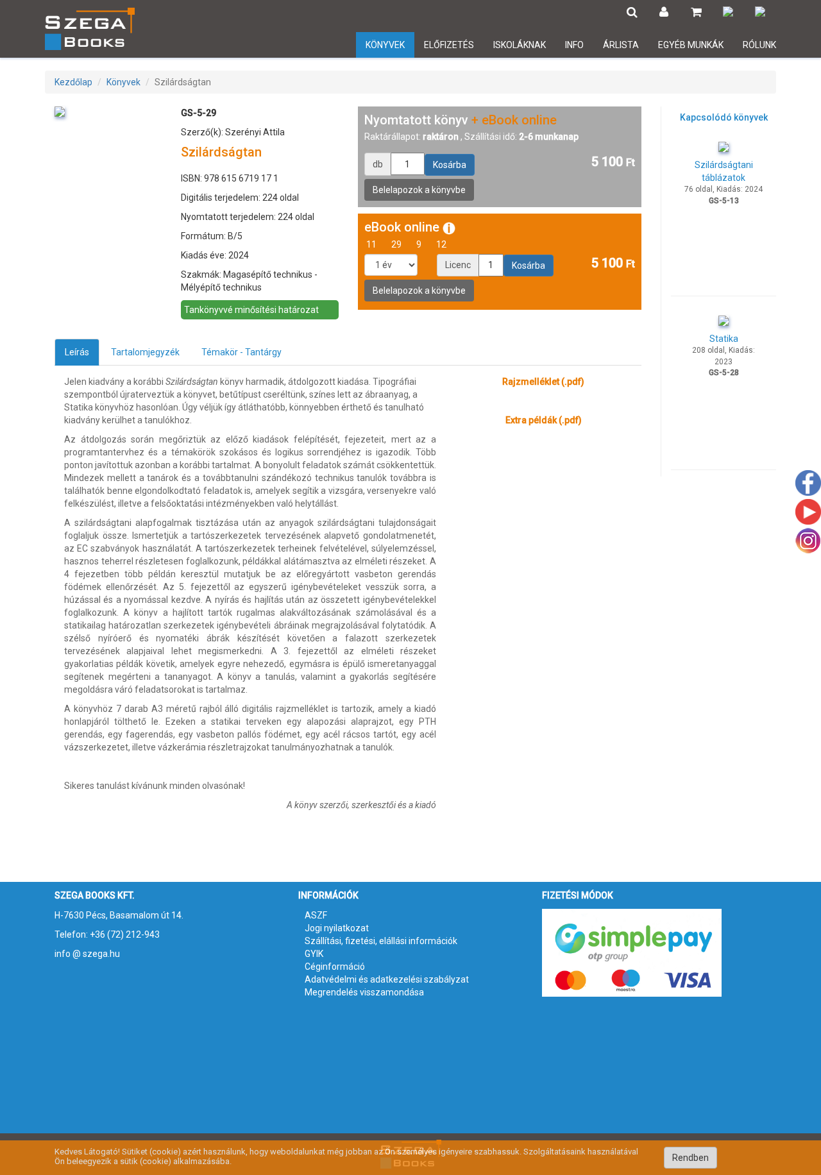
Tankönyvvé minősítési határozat (251, 310)
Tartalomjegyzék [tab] (145, 352)
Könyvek (385, 45)
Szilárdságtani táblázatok (724, 171)
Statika (723, 339)
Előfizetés (449, 45)
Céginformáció (335, 966)
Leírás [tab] (77, 352)
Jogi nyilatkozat (337, 928)
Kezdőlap (73, 82)
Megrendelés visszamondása (364, 992)
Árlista (621, 45)
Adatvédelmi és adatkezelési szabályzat (387, 979)
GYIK (314, 954)
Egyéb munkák (691, 45)
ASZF (316, 915)
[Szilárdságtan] (60, 111)
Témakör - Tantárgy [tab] (241, 352)
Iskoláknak (519, 45)
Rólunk (759, 45)
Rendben (690, 1158)
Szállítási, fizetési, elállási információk (381, 941)
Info (574, 45)
